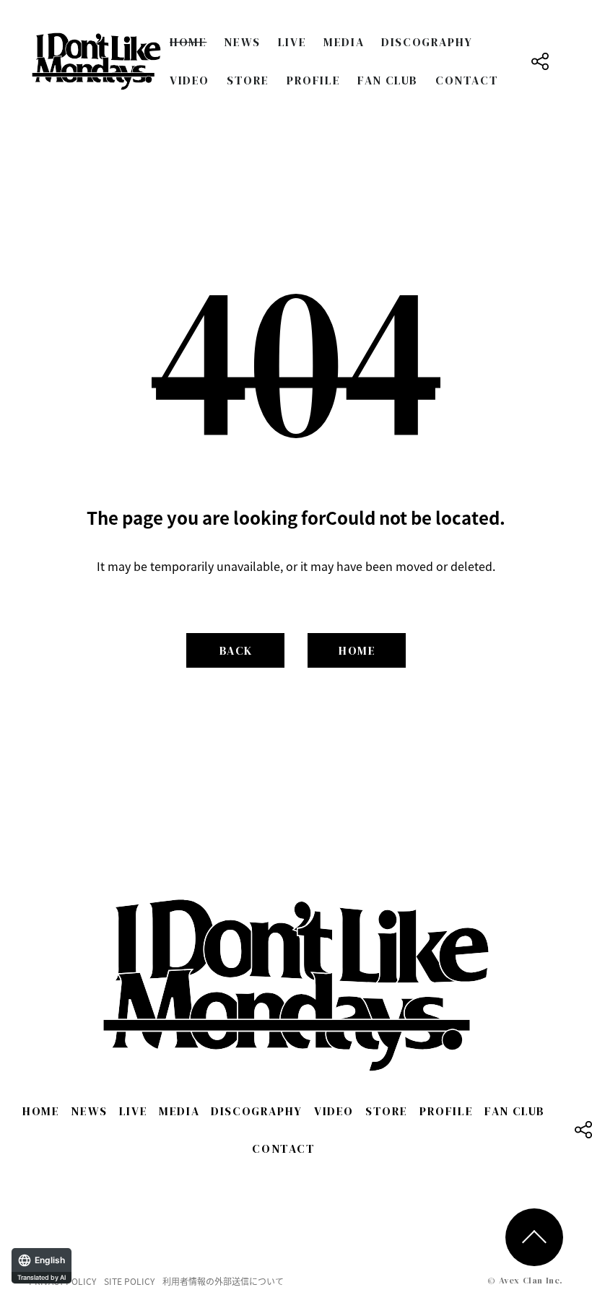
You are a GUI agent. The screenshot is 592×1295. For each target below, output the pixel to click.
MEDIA (343, 42)
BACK (236, 650)
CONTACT (466, 80)
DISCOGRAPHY (427, 42)
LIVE (292, 42)
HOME (188, 42)
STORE (248, 80)
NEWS (242, 42)
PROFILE (313, 80)
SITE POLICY (129, 1281)
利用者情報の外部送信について (223, 1281)
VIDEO (189, 80)
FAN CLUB (387, 80)
